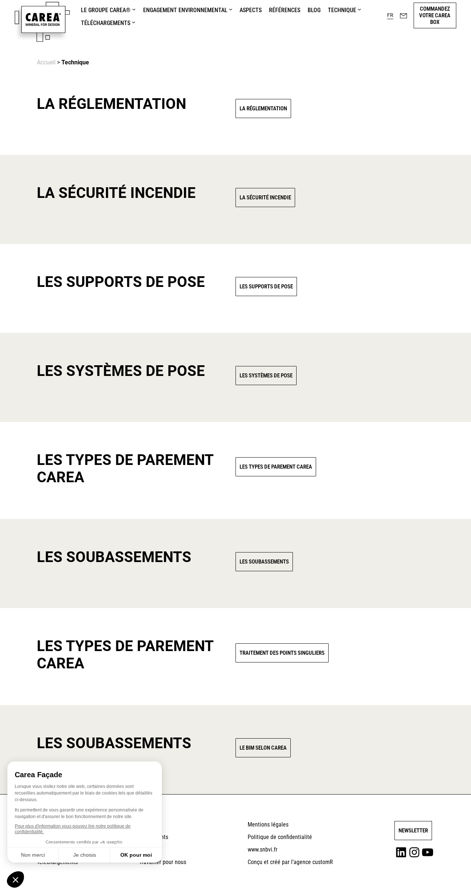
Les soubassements (264, 561)
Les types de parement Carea (276, 466)
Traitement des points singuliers (282, 653)
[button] (390, 15)
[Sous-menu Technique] (359, 9)
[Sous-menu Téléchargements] (133, 22)
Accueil (46, 62)
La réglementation (263, 108)
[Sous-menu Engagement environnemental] (231, 9)
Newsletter (413, 830)
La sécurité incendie (265, 197)
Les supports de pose (266, 286)
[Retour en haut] (446, 876)
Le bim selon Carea (263, 747)
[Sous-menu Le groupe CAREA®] (134, 9)
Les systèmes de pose (266, 375)
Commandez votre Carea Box (434, 15)
